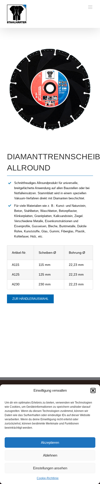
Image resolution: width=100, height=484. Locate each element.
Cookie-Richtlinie (48, 478)
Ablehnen (50, 455)
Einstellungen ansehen (50, 468)
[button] (93, 390)
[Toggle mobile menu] (90, 7)
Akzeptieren (50, 442)
